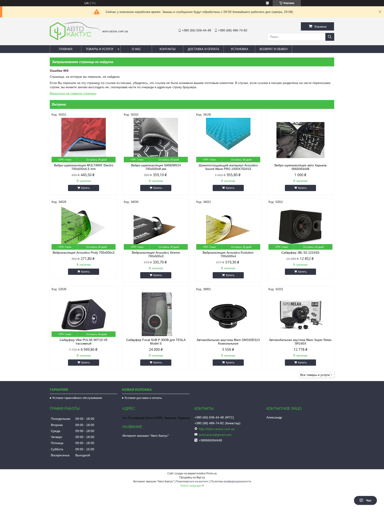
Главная (65, 49)
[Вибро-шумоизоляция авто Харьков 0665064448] (300, 140)
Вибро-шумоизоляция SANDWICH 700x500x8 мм (156, 167)
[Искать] (329, 37)
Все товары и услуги (315, 375)
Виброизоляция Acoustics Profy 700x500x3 (83, 252)
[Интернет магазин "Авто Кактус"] (75, 39)
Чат (369, 500)
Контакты (168, 49)
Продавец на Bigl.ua (192, 477)
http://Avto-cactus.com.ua (217, 429)
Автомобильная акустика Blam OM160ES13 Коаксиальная (228, 341)
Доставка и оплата (203, 49)
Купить (85, 188)
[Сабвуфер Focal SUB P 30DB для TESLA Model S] (156, 314)
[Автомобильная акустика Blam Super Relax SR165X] (300, 314)
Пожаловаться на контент (192, 481)
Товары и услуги (99, 49)
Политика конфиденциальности (231, 481)
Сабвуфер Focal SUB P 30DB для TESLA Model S (156, 341)
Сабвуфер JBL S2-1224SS (300, 252)
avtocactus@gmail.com (215, 435)
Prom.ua (211, 473)
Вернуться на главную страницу (73, 93)
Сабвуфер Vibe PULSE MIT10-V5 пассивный (84, 341)
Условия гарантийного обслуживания (77, 398)
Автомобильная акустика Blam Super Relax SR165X (300, 341)
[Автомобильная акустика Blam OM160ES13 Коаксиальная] (228, 314)
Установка (239, 49)
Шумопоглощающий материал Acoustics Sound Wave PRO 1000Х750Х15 (228, 167)
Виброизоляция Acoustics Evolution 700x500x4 (228, 254)
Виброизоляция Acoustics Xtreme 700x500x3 (156, 254)
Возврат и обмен (273, 49)
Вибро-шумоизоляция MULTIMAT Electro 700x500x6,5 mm (83, 167)
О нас (136, 49)
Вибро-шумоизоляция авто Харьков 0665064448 (300, 167)
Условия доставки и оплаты (143, 398)
